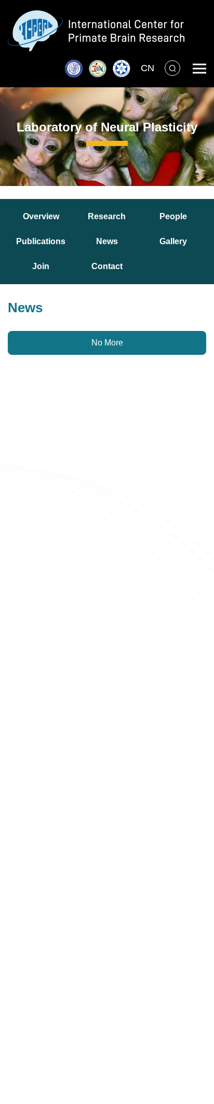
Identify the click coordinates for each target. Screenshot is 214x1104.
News (107, 241)
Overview (41, 216)
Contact (107, 266)
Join (40, 266)
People (173, 216)
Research (107, 216)
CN (147, 68)
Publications (40, 241)
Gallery (173, 241)
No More (107, 342)
